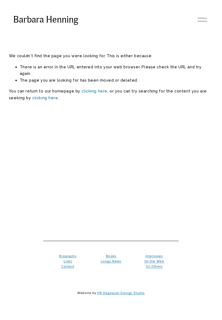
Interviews (154, 256)
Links (68, 261)
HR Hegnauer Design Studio (121, 293)
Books (111, 256)
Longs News (111, 261)
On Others (154, 266)
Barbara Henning (45, 19)
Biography (67, 256)
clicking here (94, 91)
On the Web (154, 261)
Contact (67, 266)
